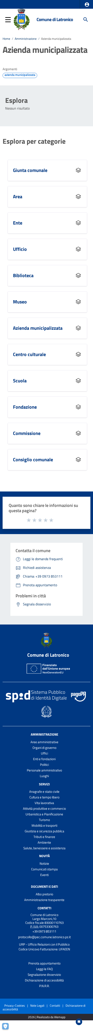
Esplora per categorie (34, 141)
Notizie (44, 863)
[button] (86, 4)
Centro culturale (29, 354)
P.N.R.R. (44, 985)
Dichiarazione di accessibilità (44, 980)
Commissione (26, 433)
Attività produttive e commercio (44, 808)
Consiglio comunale (33, 459)
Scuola (20, 380)
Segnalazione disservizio (44, 974)
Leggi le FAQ (44, 968)
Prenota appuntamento (44, 963)
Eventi (44, 874)
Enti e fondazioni (44, 758)
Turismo (44, 819)
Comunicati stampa (44, 869)
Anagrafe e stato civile (44, 791)
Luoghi (44, 775)
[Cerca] (85, 19)
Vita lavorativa (44, 802)
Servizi (44, 783)
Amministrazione (26, 38)
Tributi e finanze (44, 836)
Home (6, 38)
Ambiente (44, 842)
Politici (44, 764)
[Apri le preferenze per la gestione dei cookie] (7, 1028)
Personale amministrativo (44, 770)
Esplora (16, 100)
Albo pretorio (44, 894)
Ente (17, 222)
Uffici (44, 753)
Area (17, 196)
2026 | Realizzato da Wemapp (46, 1017)
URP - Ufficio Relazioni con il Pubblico (44, 944)
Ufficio (20, 249)
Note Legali (37, 1005)
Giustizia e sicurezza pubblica (44, 831)
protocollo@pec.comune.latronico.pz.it (44, 936)
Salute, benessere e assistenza (44, 848)
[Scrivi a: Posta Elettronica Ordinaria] (44, 941)
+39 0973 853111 (44, 931)
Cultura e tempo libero (44, 797)
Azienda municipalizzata (38, 327)
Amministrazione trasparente (44, 899)
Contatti (44, 908)
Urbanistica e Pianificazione (44, 814)
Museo (20, 301)
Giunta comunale (30, 170)
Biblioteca (23, 275)
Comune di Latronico (55, 19)
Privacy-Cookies (14, 1005)
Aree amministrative (44, 742)
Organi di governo (44, 747)
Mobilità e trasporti (44, 825)
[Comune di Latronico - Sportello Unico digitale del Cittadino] (21, 19)
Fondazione (25, 406)
